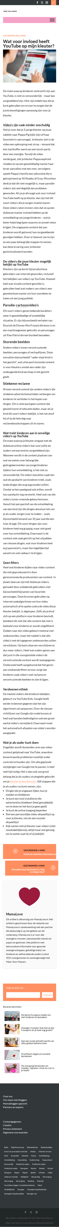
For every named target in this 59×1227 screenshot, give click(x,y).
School (50, 1168)
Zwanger (20, 1189)
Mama (33, 1156)
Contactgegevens (12, 1121)
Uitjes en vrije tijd (11, 1177)
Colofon (7, 1125)
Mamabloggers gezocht (15, 1103)
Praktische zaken (22, 1164)
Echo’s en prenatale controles (15, 1151)
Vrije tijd (40, 1181)
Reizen (33, 1168)
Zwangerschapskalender (37, 1189)
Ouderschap (34, 1160)
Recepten (24, 1168)
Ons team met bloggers (15, 1099)
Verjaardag (35, 1177)
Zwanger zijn (32, 1194)
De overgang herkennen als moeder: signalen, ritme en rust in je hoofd (37, 1068)
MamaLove (14, 914)
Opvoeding (22, 1160)
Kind (23, 35)
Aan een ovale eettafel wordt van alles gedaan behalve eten (37, 1042)
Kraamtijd (15, 1156)
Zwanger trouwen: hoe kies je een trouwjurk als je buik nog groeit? (37, 1028)
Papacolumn (47, 1160)
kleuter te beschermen (23, 781)
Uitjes (50, 1172)
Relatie (42, 1168)
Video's (8, 125)
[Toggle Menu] (52, 20)
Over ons (8, 1096)
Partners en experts (13, 1107)
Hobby (33, 1151)
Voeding (31, 1181)
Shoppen (7, 1172)
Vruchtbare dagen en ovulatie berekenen (35, 1055)
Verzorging (47, 1177)
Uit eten (42, 1172)
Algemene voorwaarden (15, 1132)
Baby (6, 1147)
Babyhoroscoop (17, 1147)
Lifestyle (25, 1156)
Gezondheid (31, 850)
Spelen (33, 1172)
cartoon (22, 305)
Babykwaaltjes (46, 1147)
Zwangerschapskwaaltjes (14, 1194)
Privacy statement (12, 1128)
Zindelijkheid (9, 1189)
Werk (40, 1185)
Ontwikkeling (11, 35)
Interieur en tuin (45, 1151)
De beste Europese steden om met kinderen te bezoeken (36, 1016)
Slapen (17, 1172)
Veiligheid (24, 1177)
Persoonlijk (8, 1164)
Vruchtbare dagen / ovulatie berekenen (19, 1185)
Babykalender (32, 1147)
